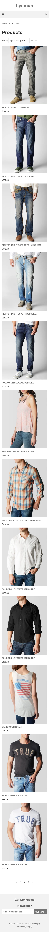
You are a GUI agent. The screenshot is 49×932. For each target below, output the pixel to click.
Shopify (37, 923)
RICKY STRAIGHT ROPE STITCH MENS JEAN (21, 245)
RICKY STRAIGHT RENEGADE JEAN (18, 176)
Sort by (5, 40)
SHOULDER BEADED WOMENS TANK (18, 451)
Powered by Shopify (24, 926)
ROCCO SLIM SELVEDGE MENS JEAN (18, 382)
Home (4, 23)
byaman (24, 5)
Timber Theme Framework (20, 923)
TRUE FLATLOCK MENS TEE (14, 795)
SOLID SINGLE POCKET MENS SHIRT (18, 589)
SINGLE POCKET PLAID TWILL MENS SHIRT (21, 520)
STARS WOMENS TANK (12, 727)
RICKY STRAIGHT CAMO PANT (15, 107)
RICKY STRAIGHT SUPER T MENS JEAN (19, 314)
